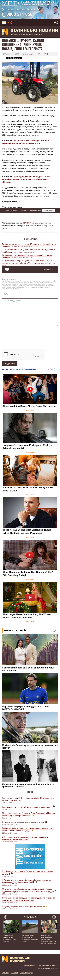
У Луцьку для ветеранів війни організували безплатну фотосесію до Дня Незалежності (26, 881)
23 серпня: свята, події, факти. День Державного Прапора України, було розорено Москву (28, 814)
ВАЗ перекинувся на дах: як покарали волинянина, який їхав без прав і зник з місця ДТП (28, 829)
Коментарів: (28, 54)
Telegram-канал (30, 222)
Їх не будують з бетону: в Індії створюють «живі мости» (27, 806)
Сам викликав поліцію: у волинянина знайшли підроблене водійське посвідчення (28, 250)
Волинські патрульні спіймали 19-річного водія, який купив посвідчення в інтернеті (29, 245)
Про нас (5, 972)
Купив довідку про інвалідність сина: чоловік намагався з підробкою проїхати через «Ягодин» (26, 179)
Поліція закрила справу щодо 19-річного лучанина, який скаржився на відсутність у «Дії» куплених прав (28, 261)
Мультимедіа (30, 917)
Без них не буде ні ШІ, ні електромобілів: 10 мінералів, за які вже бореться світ (28, 799)
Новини (30, 792)
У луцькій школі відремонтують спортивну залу (23, 821)
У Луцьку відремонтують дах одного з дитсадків (23, 906)
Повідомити (48, 210)
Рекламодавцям (26, 972)
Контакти (14, 972)
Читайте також (30, 238)
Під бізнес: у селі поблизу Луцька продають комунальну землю (27, 872)
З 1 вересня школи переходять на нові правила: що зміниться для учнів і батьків (26, 838)
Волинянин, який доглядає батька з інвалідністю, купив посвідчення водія (25, 141)
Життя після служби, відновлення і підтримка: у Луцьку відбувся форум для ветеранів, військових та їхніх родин (28, 890)
